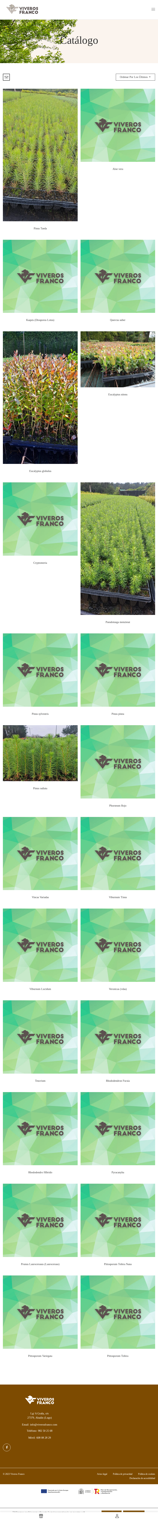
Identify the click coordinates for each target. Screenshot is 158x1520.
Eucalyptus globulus (40, 471)
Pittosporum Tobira (117, 1356)
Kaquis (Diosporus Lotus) (40, 320)
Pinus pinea (118, 713)
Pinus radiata (40, 788)
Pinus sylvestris (40, 713)
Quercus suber (117, 320)
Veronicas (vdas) (118, 989)
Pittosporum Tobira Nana (118, 1264)
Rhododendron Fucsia (118, 1080)
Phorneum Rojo (117, 805)
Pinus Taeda (40, 228)
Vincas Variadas (40, 897)
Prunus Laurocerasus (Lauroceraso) (40, 1264)
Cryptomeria (40, 562)
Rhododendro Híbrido (40, 1172)
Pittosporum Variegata (40, 1356)
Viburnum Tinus (118, 897)
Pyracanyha (118, 1172)
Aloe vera (118, 169)
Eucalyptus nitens (117, 394)
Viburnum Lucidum (40, 989)
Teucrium (40, 1080)
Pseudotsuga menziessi (118, 622)
